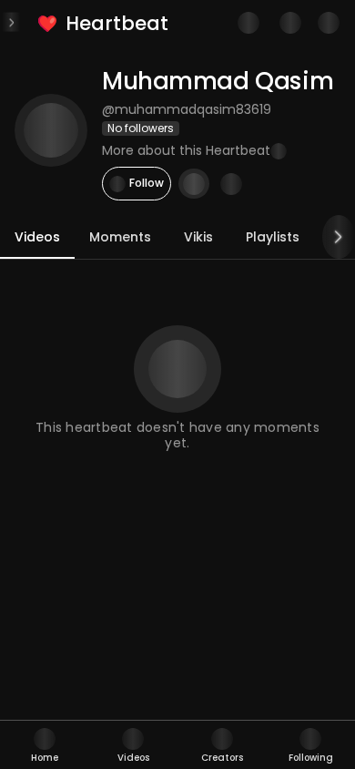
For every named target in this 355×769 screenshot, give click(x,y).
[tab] (44, 745)
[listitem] (104, 23)
